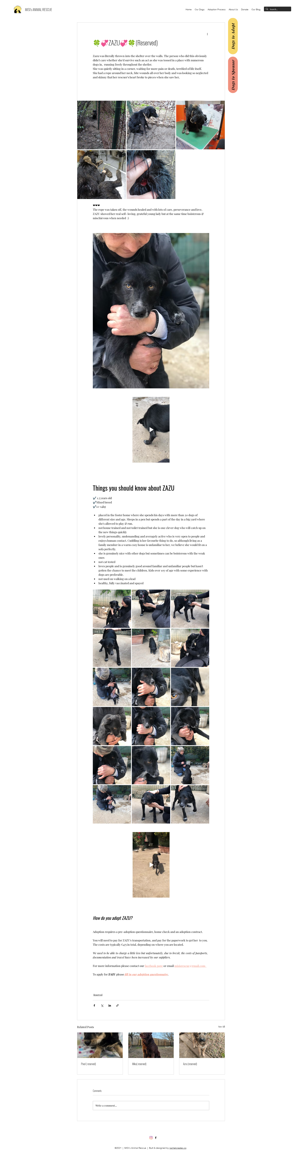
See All (221, 1026)
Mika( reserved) (139, 1064)
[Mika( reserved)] (151, 1045)
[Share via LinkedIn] (109, 1005)
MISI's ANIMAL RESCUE (38, 9)
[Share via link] (117, 1005)
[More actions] (207, 34)
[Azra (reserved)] (202, 1045)
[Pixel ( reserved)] (100, 1045)
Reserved (97, 994)
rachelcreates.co (177, 1148)
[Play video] (151, 429)
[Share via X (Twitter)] (102, 1005)
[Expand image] (101, 125)
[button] (199, 9)
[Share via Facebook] (94, 1005)
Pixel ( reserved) (88, 1064)
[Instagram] (151, 1137)
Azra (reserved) (190, 1064)
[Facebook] (155, 1137)
